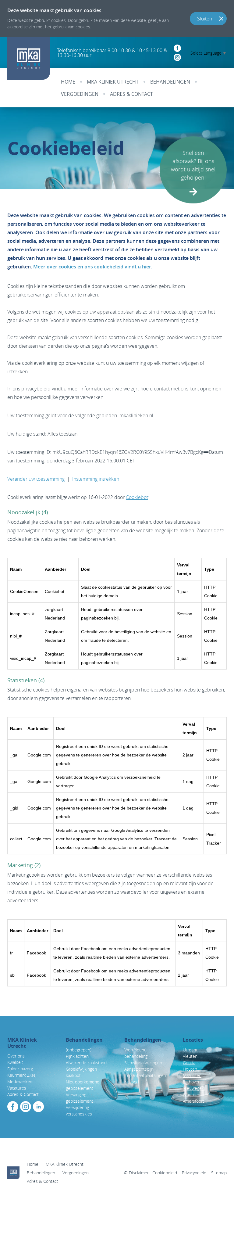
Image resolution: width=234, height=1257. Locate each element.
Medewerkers (20, 1081)
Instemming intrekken (95, 479)
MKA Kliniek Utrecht (113, 81)
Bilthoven (191, 1082)
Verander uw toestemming (36, 479)
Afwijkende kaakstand (87, 1062)
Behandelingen (170, 81)
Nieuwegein (194, 1088)
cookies (83, 27)
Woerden (191, 1094)
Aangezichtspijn (139, 1069)
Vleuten (190, 1056)
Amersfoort (193, 1101)
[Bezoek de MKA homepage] (13, 1173)
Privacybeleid (194, 1173)
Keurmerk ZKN (21, 1075)
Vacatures (16, 1088)
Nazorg (130, 1082)
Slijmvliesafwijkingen (143, 1062)
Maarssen (192, 1075)
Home (68, 81)
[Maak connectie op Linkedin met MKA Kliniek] (38, 1106)
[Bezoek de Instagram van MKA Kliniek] (25, 1106)
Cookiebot (137, 497)
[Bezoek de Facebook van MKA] (12, 1106)
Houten (190, 1069)
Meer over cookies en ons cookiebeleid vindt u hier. (92, 266)
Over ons (16, 1056)
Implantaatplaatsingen (145, 1075)
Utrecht (190, 1050)
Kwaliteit (15, 1062)
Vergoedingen (79, 94)
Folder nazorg (20, 1069)
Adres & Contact (131, 94)
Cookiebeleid (164, 1173)
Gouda (189, 1062)
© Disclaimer (136, 1173)
